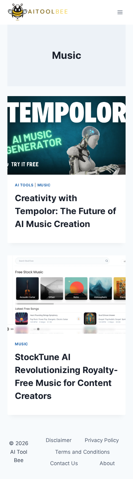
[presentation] (66, 135)
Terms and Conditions (82, 452)
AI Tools (24, 185)
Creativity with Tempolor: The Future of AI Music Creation (65, 211)
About (107, 463)
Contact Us (64, 463)
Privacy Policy (102, 440)
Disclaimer (58, 440)
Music (44, 185)
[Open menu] (120, 12)
